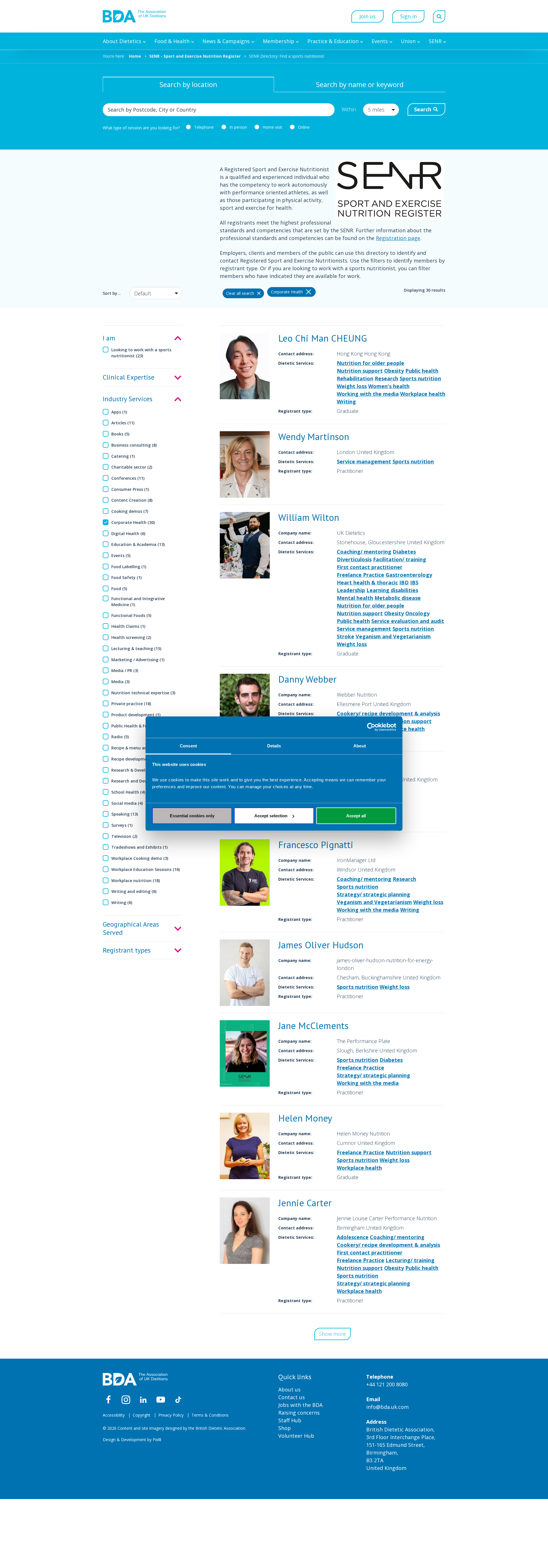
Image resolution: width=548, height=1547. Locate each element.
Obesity (394, 370)
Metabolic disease (397, 597)
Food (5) (119, 588)
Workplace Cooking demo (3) (139, 858)
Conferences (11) (127, 478)
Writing (346, 401)
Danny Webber (307, 679)
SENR (435, 41)
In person (238, 127)
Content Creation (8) (131, 500)
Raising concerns (299, 1412)
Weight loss (352, 386)
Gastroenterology (409, 574)
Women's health (389, 386)
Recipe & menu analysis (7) (137, 748)
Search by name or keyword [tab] (360, 84)
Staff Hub (289, 1420)
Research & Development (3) (139, 770)
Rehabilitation (355, 378)
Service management (364, 461)
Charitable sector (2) (131, 467)
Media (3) (120, 681)
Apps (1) (119, 412)
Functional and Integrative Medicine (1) (138, 601)
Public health (421, 370)
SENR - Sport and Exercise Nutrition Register (195, 56)
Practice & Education (332, 41)
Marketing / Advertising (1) (137, 659)
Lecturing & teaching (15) (136, 648)
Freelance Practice (360, 574)
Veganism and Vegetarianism (393, 636)
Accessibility (114, 1415)
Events (380, 41)
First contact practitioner (369, 567)
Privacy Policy (171, 1415)
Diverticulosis (354, 559)
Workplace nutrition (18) (135, 880)
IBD (404, 582)
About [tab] (359, 745)
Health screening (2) (131, 637)
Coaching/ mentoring (364, 551)
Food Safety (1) (126, 577)
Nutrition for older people (370, 363)
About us (289, 1389)
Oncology (417, 613)
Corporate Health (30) (133, 522)
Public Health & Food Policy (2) (141, 726)
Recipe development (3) (134, 759)
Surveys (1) (121, 825)
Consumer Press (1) (130, 489)
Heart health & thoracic (367, 582)
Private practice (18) (131, 703)
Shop (284, 1428)
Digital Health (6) (128, 533)
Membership (278, 41)
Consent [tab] (188, 745)
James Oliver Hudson (320, 945)
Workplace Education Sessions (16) (145, 869)
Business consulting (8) (134, 445)
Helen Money (305, 1118)
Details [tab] (274, 745)
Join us (367, 16)
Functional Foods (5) (131, 615)
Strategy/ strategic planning (373, 894)
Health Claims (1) (128, 626)
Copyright (141, 1415)
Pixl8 (157, 1439)
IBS (414, 582)
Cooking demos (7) (129, 511)
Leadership (351, 590)
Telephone (204, 127)
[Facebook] (108, 1399)
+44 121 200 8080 (387, 1384)
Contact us (291, 1397)
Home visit (272, 127)
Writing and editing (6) (133, 891)
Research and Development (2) (141, 781)
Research (386, 378)
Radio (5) (120, 736)
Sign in (408, 16)
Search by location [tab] (188, 84)
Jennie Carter (305, 1203)
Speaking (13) (124, 814)
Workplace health (422, 393)
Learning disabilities (392, 590)
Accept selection (270, 815)
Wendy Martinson (313, 436)
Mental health (355, 597)
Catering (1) (123, 456)
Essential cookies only (192, 815)
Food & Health (172, 41)
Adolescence (352, 1237)
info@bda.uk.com (387, 1406)
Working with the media (368, 393)
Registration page (398, 238)
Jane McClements (313, 1025)
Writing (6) (121, 902)
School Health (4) (128, 792)
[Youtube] (160, 1399)
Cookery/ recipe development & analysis (388, 713)
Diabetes (404, 551)
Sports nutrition (420, 378)
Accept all (356, 815)
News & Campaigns (226, 41)
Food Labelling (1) (128, 566)
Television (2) (124, 836)
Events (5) (120, 555)
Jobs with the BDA (300, 1404)
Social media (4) (127, 803)
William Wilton (308, 517)
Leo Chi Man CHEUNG (322, 338)
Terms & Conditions (210, 1415)
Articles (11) (122, 422)
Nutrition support (360, 370)
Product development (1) (135, 714)
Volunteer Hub (296, 1435)
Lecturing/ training (410, 1260)
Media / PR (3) (124, 670)
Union (408, 41)
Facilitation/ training (399, 559)
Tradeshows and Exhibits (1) (139, 847)
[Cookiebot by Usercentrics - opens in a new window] (371, 727)
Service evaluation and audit (407, 621)
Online (304, 127)
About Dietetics (122, 41)
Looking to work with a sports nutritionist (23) (141, 352)
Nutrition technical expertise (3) (143, 692)
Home (135, 56)
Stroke (345, 636)
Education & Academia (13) (138, 544)
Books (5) (120, 434)
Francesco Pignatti (315, 844)
